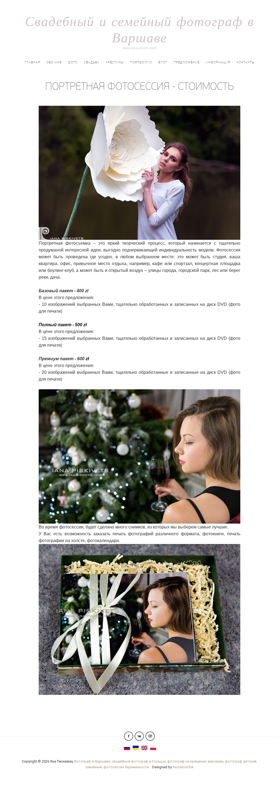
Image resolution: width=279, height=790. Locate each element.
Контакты (245, 62)
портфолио (141, 62)
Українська (135, 748)
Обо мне (54, 62)
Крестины (115, 62)
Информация (218, 62)
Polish (153, 748)
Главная (32, 62)
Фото (73, 62)
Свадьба (91, 62)
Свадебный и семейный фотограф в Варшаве (139, 29)
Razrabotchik (183, 767)
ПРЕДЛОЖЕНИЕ (186, 62)
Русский (127, 748)
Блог (162, 62)
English (144, 748)
